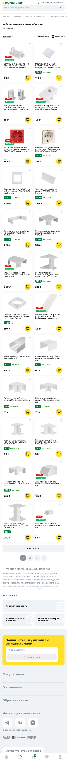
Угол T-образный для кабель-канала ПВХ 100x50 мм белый (17, 275)
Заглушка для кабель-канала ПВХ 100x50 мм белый (46, 191)
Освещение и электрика (35, 17)
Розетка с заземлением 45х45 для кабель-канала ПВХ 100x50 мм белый (47, 149)
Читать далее (9, 595)
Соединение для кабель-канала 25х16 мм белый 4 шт (47, 358)
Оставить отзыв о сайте (23, 750)
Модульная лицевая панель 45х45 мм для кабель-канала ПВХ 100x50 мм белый (48, 66)
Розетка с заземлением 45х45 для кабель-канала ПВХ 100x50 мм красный (16, 149)
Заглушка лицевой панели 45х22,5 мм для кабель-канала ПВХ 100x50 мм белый (17, 66)
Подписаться (32, 657)
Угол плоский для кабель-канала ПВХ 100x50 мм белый (48, 233)
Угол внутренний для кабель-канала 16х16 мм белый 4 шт (46, 442)
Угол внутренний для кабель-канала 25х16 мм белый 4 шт (15, 442)
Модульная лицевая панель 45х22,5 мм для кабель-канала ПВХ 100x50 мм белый (17, 107)
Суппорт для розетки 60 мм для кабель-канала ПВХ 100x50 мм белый (17, 316)
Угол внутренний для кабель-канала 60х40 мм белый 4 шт (16, 525)
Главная (5, 17)
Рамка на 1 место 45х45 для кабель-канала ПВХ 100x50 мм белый (17, 191)
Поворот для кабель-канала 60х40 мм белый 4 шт (16, 484)
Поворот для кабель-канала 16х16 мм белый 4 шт (17, 399)
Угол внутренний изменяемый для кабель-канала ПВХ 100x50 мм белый (47, 275)
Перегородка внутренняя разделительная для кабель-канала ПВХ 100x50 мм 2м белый (48, 316)
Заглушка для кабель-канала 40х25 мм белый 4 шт (47, 525)
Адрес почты (17, 650)
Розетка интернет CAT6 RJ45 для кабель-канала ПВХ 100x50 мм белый (47, 107)
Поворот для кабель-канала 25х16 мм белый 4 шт (47, 400)
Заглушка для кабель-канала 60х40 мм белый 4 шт (48, 484)
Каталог (17, 17)
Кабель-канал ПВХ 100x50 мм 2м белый (17, 357)
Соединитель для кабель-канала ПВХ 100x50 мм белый (16, 233)
